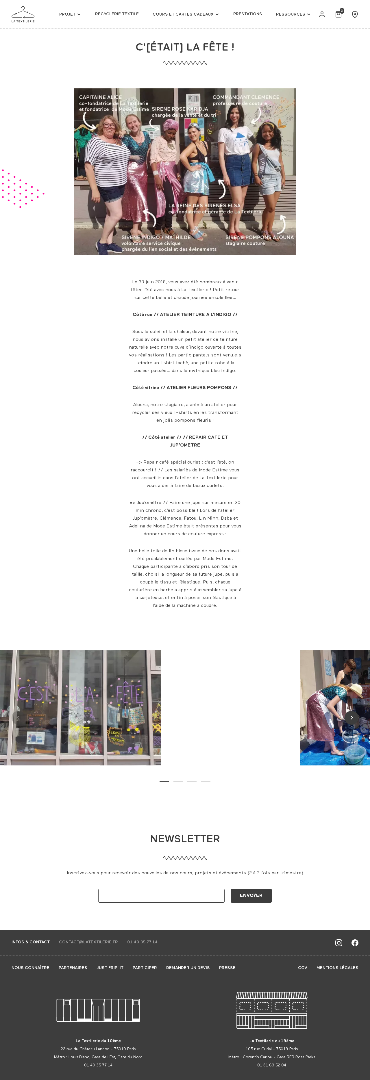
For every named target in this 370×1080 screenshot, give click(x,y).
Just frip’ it (110, 968)
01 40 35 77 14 (142, 942)
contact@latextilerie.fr (88, 942)
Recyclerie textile (117, 14)
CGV (302, 968)
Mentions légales (337, 968)
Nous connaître (30, 968)
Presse (227, 968)
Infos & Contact (31, 942)
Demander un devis (188, 968)
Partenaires (73, 968)
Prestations (247, 14)
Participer (145, 968)
